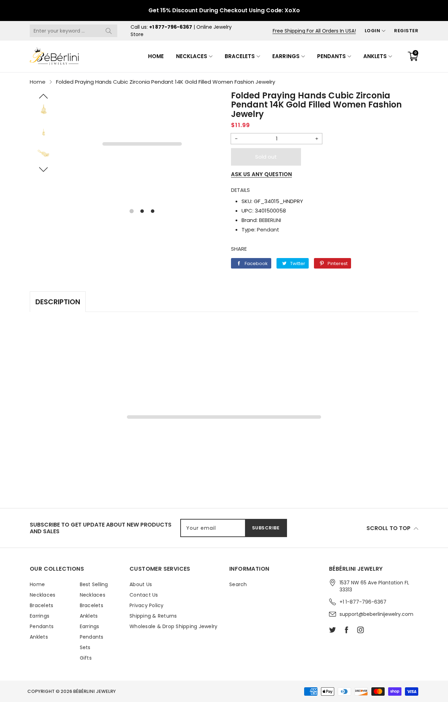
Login (372, 30)
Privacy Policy (147, 605)
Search (238, 584)
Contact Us (144, 594)
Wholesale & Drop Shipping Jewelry (173, 626)
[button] (43, 96)
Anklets (375, 56)
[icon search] (108, 31)
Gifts (86, 657)
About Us (141, 584)
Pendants (331, 56)
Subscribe (266, 527)
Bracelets (240, 56)
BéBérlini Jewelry (94, 691)
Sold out (266, 156)
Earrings (285, 56)
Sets (85, 647)
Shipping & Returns (153, 615)
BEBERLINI (270, 220)
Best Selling (94, 584)
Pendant (268, 229)
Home (156, 56)
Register (406, 30)
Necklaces (191, 56)
